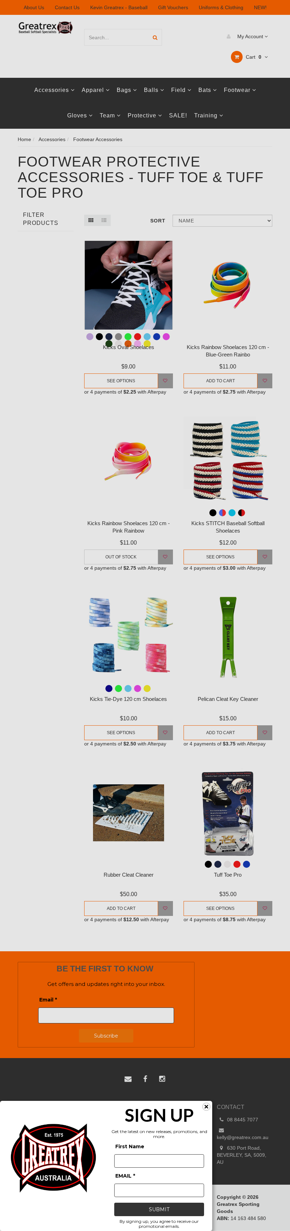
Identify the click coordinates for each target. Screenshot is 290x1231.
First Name (129, 1146)
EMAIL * (125, 1176)
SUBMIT (159, 1209)
